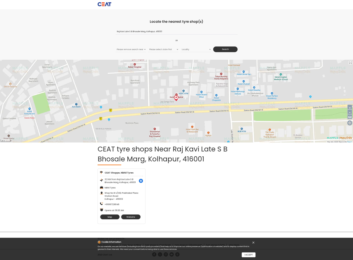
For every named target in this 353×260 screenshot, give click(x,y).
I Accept (248, 255)
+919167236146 (112, 204)
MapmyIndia (343, 142)
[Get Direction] (141, 181)
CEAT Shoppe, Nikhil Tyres (119, 172)
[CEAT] (104, 4)
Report (349, 142)
